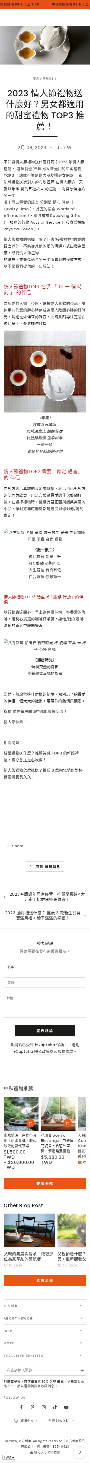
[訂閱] (83, 1370)
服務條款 (65, 1051)
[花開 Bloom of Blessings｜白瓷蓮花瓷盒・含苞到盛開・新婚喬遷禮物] (58, 1114)
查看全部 (44, 1183)
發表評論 (44, 1030)
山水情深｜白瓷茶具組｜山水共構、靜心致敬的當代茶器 (20, 1140)
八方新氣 (25, 1441)
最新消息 (48, 78)
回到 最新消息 (48, 866)
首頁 (36, 78)
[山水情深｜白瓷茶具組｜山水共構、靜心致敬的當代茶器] (21, 1114)
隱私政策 (42, 1051)
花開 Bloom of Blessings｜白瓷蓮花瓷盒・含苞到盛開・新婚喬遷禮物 (57, 1143)
